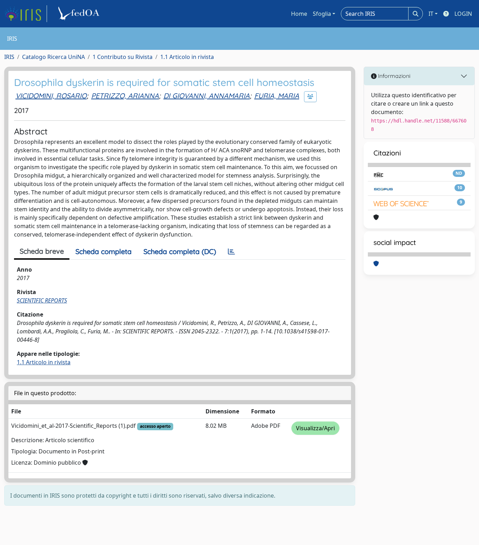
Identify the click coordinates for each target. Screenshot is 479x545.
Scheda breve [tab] (42, 251)
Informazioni (393, 75)
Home (299, 14)
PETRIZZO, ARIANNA (125, 95)
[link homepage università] (80, 13)
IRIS (9, 57)
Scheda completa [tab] (103, 251)
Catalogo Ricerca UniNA (53, 57)
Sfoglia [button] (322, 14)
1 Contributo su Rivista (123, 57)
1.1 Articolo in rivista (187, 57)
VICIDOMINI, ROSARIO (51, 95)
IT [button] (431, 14)
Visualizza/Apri (315, 428)
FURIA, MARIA (276, 95)
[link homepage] (25, 13)
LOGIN (463, 14)
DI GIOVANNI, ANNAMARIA (206, 95)
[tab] (231, 251)
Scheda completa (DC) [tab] (179, 251)
